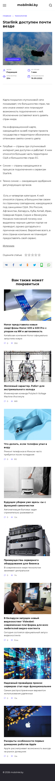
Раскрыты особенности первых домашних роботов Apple (24, 743)
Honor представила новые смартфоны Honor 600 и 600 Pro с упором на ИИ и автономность (25, 328)
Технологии (13, 59)
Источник (8, 246)
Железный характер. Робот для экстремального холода (24, 388)
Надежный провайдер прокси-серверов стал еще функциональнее (27, 685)
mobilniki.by (27, 5)
